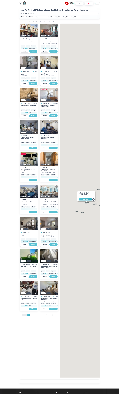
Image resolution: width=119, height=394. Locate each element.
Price (67, 16)
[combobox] (59, 13)
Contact (33, 51)
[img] (29, 30)
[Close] (93, 199)
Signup (89, 3)
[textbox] (29, 13)
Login (79, 3)
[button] (77, 211)
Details (25, 51)
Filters (75, 16)
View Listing (85, 199)
